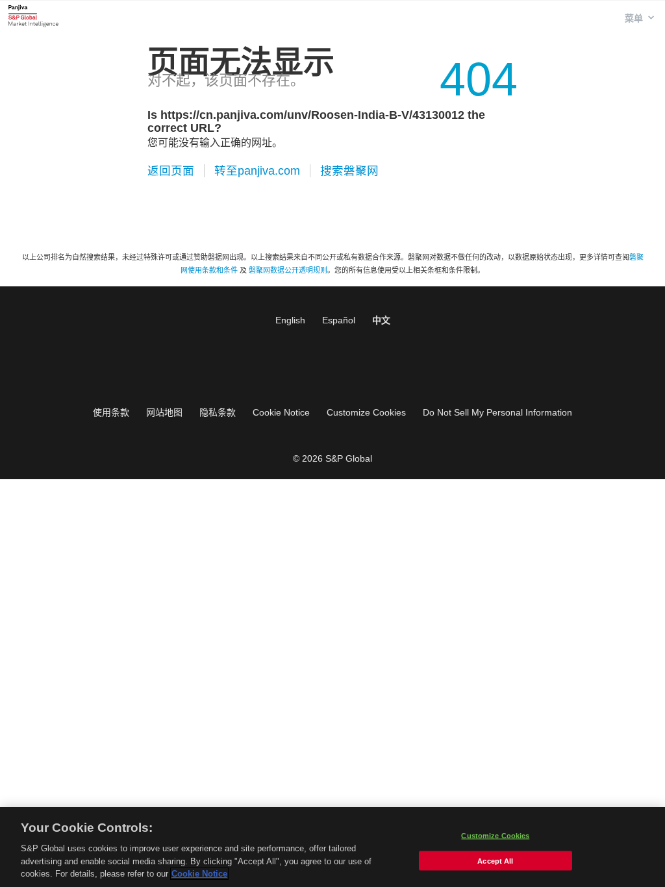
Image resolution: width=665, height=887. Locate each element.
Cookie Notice (281, 412)
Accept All (495, 861)
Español (338, 320)
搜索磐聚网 (349, 170)
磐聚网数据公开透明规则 (288, 270)
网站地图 (164, 412)
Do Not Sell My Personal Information (497, 412)
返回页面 (170, 170)
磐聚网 (33, 15)
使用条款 (111, 412)
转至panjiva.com (257, 170)
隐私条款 (217, 412)
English (290, 320)
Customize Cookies (366, 412)
